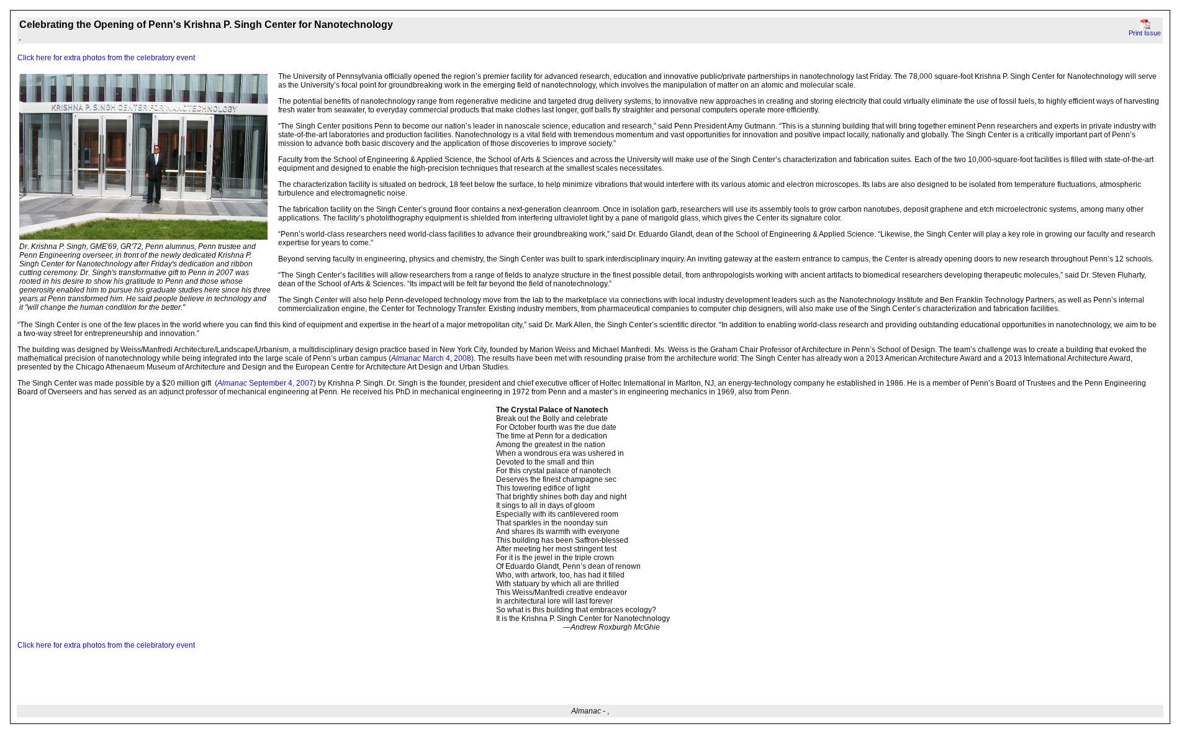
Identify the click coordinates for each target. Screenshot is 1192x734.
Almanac (232, 383)
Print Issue (1145, 33)
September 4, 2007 (280, 383)
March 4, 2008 (431, 358)
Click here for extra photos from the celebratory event (106, 57)
